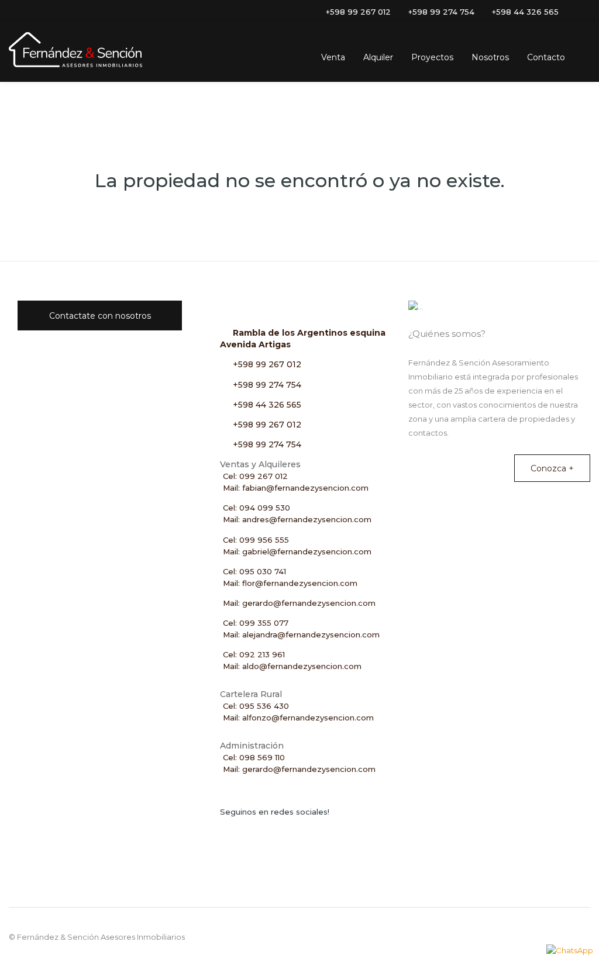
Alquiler (378, 57)
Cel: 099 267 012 (255, 476)
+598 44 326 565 (267, 404)
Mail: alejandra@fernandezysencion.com (301, 634)
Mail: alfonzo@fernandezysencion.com (298, 717)
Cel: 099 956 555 (256, 539)
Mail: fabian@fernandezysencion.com (296, 487)
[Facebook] (583, 11)
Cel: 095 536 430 (256, 706)
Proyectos (432, 57)
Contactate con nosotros (100, 316)
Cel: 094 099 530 (256, 507)
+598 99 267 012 (267, 364)
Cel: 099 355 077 (255, 622)
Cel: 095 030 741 (254, 571)
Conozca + (552, 468)
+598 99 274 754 (267, 385)
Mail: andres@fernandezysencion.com (297, 519)
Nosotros (490, 57)
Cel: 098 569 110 (254, 757)
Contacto (546, 57)
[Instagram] (567, 11)
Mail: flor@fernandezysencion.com (290, 583)
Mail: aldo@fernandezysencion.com (292, 666)
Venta (333, 57)
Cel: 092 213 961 (254, 654)
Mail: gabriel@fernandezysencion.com (297, 551)
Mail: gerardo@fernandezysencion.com (299, 603)
